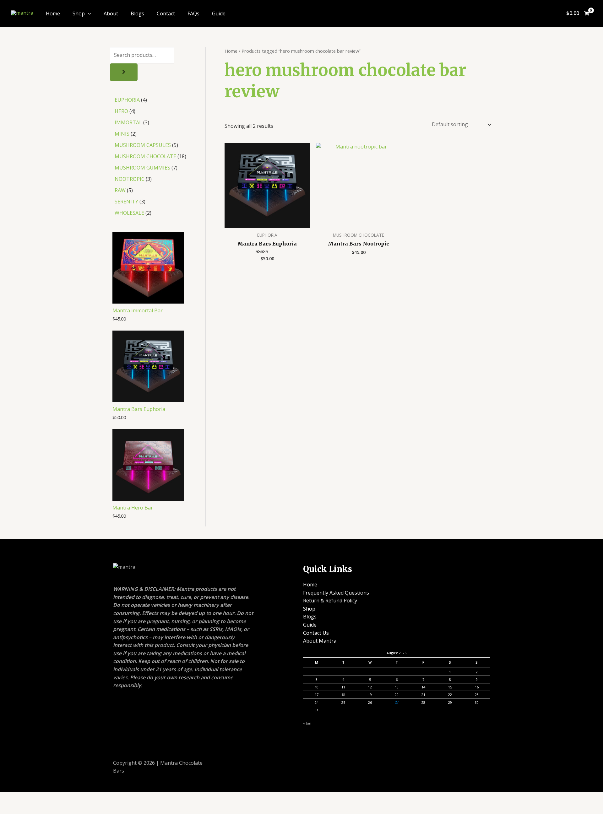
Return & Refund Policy (330, 600)
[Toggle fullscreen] (33, 797)
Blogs (137, 13)
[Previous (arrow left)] (10, 808)
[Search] (124, 72)
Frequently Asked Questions (336, 592)
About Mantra (319, 640)
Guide (218, 13)
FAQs (193, 13)
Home (53, 13)
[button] (88, 13)
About (111, 13)
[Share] (56, 797)
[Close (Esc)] (78, 797)
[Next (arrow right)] (33, 808)
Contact (166, 13)
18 (343, 694)
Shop (79, 13)
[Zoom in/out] (10, 797)
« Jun (307, 723)
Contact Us (316, 632)
